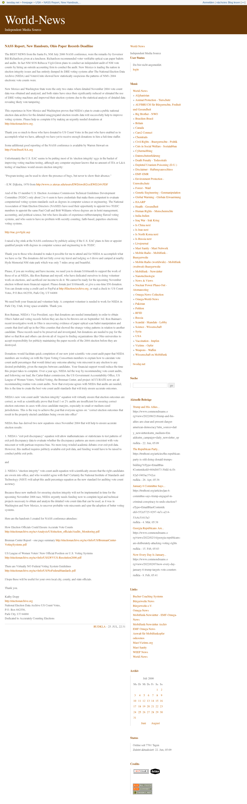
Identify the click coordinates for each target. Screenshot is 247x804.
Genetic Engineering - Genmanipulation (157, 192)
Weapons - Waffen (145, 350)
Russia (139, 317)
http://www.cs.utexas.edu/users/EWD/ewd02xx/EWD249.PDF (72, 184)
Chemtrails (141, 137)
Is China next (143, 225)
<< (243, 2)
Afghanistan (142, 95)
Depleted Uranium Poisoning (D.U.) (156, 165)
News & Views (144, 280)
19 (144, 706)
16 (161, 701)
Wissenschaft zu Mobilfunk (151, 354)
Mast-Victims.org (143, 642)
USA (38, 2)
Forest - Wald (143, 188)
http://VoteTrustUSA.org (19, 149)
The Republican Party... (146, 449)
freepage (27, 2)
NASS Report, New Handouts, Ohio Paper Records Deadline (49, 45)
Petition (139, 308)
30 (161, 712)
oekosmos (138, 638)
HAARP (140, 202)
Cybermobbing (143, 151)
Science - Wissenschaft (148, 327)
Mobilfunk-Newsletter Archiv (150, 624)
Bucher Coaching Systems (148, 596)
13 (148, 701)
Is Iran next (141, 229)
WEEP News (140, 652)
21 (152, 706)
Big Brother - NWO (146, 114)
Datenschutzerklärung (147, 155)
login (136, 69)
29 (157, 712)
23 (161, 706)
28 (152, 712)
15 (157, 701)
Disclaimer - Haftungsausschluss (154, 169)
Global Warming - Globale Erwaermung (158, 197)
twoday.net (13, 2)
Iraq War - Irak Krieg (147, 220)
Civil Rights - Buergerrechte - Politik (156, 141)
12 (144, 701)
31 (134, 717)
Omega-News (141, 610)
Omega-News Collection (149, 294)
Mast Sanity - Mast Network (151, 248)
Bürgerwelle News (143, 601)
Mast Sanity (140, 647)
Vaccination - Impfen (147, 341)
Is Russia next (143, 239)
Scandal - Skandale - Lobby (151, 322)
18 (139, 706)
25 (139, 712)
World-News (35, 19)
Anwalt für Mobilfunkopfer (149, 633)
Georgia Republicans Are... (148, 528)
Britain (139, 123)
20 (148, 706)
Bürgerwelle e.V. (142, 606)
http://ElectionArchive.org (74, 288)
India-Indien (142, 215)
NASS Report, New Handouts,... (62, 2)
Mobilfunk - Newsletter (148, 271)
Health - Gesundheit (146, 206)
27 (148, 712)
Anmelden (208, 2)
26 (144, 712)
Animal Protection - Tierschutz (152, 100)
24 (134, 712)
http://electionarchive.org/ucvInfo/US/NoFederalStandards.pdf (40, 570)
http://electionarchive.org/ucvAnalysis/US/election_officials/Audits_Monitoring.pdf (52, 531)
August (155, 723)
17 (134, 706)
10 (134, 701)
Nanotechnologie (145, 276)
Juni (143, 723)
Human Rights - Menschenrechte (154, 211)
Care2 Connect (143, 132)
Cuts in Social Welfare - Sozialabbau (156, 146)
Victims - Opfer (144, 345)
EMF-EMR (142, 174)
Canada (139, 127)
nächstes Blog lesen (228, 2)
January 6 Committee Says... (149, 486)
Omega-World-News (147, 299)
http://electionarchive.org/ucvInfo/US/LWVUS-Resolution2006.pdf (43, 557)
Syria (138, 331)
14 (152, 701)
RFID (138, 313)
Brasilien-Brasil (144, 118)
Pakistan (140, 303)
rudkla (100, 626)
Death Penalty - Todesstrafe (151, 160)
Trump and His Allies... (146, 407)
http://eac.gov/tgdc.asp (17, 232)
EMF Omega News (144, 629)
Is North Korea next (146, 234)
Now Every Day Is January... (149, 554)
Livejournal (141, 243)
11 (139, 701)
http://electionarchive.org (19, 123)
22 (157, 706)
